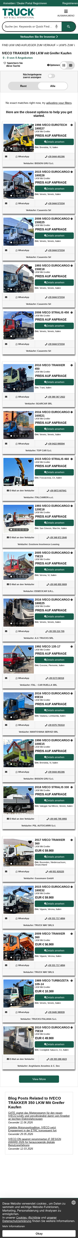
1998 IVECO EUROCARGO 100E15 (52, 742)
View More (39, 1079)
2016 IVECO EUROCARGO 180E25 (52, 601)
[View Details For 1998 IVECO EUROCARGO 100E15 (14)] (18, 753)
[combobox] (38, 26)
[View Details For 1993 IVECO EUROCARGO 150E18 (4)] (18, 279)
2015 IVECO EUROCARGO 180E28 (52, 173)
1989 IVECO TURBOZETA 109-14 (51, 982)
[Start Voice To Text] (57, 26)
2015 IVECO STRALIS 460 (52, 458)
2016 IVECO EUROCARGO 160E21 (52, 413)
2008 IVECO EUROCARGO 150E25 (52, 220)
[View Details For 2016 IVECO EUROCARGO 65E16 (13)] (18, 706)
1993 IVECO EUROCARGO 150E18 (52, 267)
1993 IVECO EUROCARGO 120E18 (52, 507)
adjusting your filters (59, 102)
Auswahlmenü (65, 15)
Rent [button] (23, 86)
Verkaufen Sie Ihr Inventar (37, 37)
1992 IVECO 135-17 (47, 646)
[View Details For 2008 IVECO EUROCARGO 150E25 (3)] (18, 232)
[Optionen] (72, 125)
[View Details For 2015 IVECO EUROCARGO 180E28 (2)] (18, 185)
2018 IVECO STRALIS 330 (52, 787)
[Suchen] (69, 26)
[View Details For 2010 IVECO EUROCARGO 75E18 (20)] (18, 1053)
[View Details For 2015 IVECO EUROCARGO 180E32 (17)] (18, 900)
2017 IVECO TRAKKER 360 (50, 841)
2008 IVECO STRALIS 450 (52, 312)
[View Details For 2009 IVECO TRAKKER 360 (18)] (18, 947)
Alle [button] (52, 86)
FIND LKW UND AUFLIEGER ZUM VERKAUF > (30, 45)
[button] (53, 65)
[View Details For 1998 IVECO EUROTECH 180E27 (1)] (18, 138)
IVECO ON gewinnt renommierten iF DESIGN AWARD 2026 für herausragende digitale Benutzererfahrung (34, 1142)
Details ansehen (55, 141)
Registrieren (40, 3)
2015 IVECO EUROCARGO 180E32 (52, 888)
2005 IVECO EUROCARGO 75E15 (52, 554)
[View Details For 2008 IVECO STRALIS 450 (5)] (18, 325)
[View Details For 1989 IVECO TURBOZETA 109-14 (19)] (18, 993)
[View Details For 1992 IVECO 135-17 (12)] (18, 659)
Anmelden (9, 3)
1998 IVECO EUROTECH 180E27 (51, 126)
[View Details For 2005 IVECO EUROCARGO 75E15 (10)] (18, 566)
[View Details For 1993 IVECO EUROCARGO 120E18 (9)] (18, 519)
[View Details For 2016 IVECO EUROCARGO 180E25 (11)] (18, 613)
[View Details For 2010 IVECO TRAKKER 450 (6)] (18, 378)
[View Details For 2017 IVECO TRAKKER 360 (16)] (18, 853)
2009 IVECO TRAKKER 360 (50, 935)
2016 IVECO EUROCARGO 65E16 (52, 695)
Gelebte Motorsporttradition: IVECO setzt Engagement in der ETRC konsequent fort (32, 1129)
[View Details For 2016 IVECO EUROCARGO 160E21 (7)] (18, 425)
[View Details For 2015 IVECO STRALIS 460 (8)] (18, 472)
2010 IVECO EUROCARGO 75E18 (52, 1029)
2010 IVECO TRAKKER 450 (50, 367)
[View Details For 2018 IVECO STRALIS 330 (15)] (18, 800)
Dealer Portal (24, 3)
